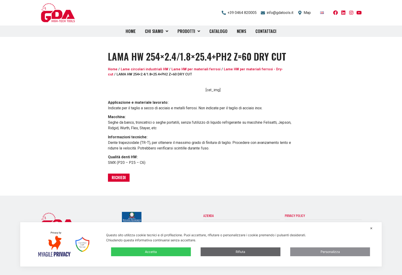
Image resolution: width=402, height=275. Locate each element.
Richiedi (119, 177)
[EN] (322, 12)
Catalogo (218, 31)
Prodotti (186, 31)
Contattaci (265, 31)
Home (131, 31)
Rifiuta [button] (240, 252)
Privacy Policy (295, 215)
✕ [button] (371, 228)
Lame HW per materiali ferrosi (196, 69)
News (241, 31)
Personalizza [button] (330, 252)
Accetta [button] (151, 252)
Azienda (208, 215)
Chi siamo (154, 31)
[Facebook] (335, 12)
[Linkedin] (343, 12)
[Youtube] (359, 12)
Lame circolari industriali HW (144, 69)
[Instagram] (351, 12)
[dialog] (201, 244)
